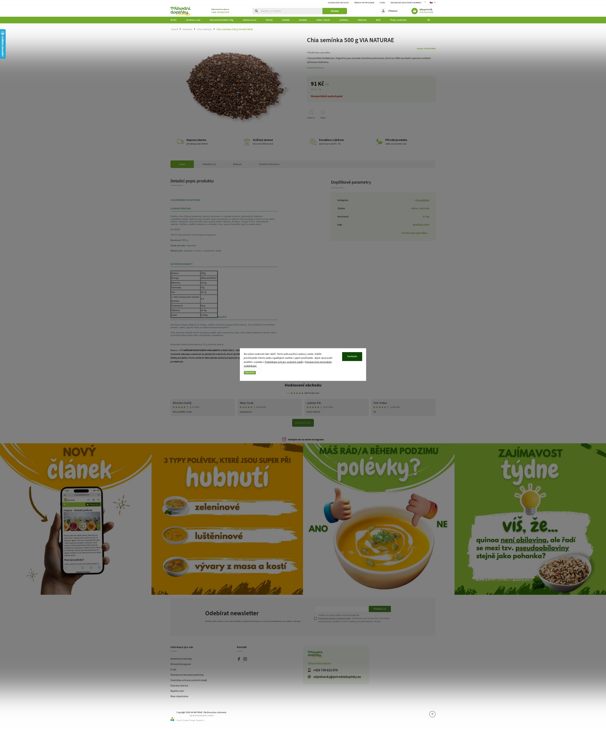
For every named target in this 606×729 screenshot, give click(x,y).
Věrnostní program (364, 2)
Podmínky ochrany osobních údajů (188, 680)
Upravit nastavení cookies (201, 715)
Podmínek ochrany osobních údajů (334, 618)
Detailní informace (315, 67)
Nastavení (249, 372)
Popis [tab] (182, 164)
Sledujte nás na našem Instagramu (306, 439)
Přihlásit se (380, 609)
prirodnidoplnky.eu (245, 659)
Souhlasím (352, 356)
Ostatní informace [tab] (269, 164)
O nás (382, 2)
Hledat (335, 11)
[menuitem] (175, 20)
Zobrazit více (303, 423)
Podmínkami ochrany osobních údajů (284, 362)
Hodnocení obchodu (338, 2)
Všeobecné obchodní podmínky (406, 2)
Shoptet (186, 720)
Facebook (239, 659)
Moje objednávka (179, 696)
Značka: (426, 48)
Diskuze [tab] (237, 164)
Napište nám (177, 691)
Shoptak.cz (200, 720)
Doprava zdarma (179, 685)
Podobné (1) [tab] (209, 164)
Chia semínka (422, 200)
